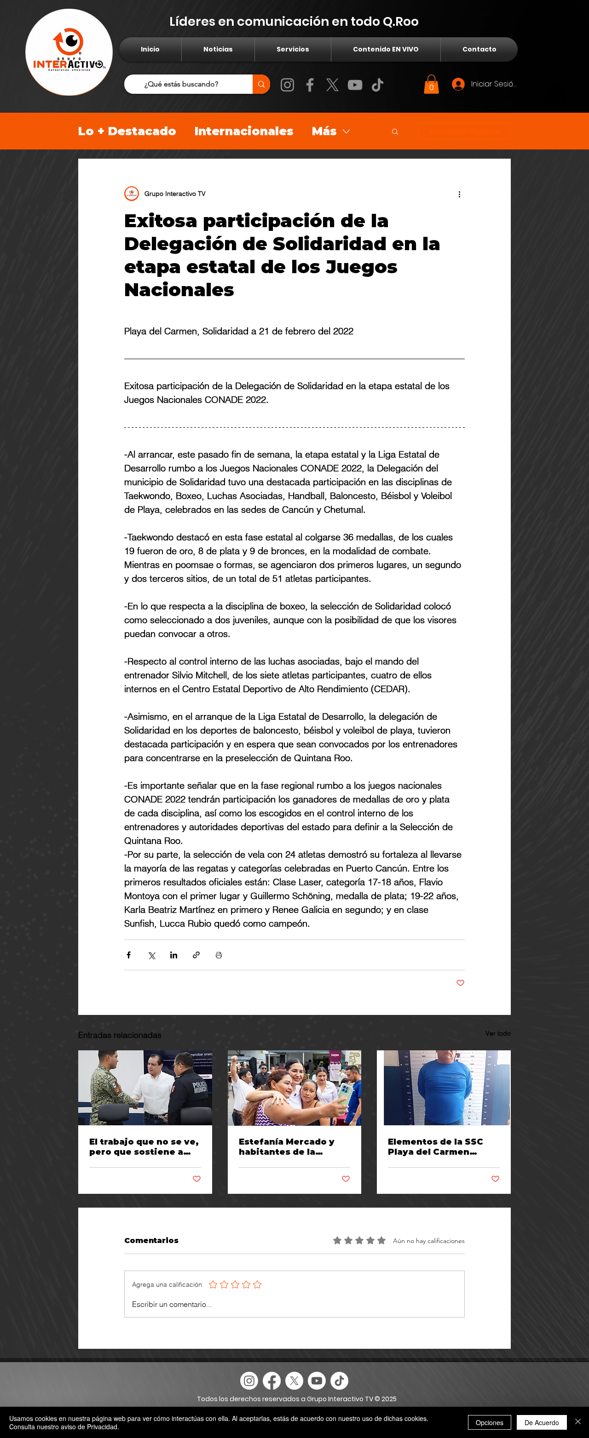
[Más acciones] (459, 193)
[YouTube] (355, 85)
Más (324, 131)
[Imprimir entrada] (218, 955)
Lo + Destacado (127, 131)
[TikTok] (378, 85)
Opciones (489, 1422)
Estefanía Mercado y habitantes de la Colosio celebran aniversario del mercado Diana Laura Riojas (288, 1147)
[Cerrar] (577, 1422)
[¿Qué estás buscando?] (261, 84)
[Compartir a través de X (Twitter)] (151, 955)
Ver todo (498, 1033)
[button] (431, 84)
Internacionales (244, 131)
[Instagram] (287, 85)
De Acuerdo (542, 1422)
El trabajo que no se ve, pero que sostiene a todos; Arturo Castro (144, 1147)
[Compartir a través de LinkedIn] (173, 955)
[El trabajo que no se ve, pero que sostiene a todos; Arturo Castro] (145, 1087)
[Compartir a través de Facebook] (128, 955)
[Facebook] (310, 85)
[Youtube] (317, 1381)
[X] (332, 85)
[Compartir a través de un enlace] (196, 955)
